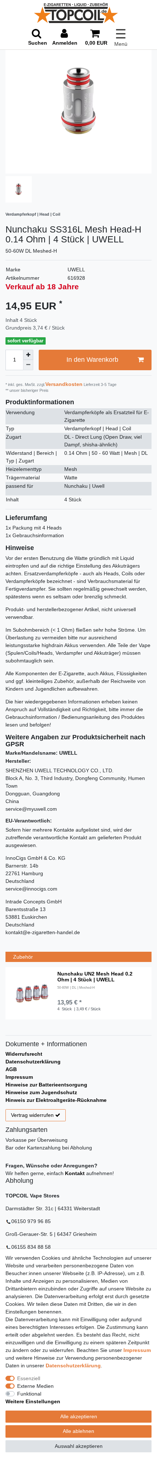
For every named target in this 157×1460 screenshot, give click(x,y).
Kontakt (75, 1173)
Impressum (19, 1077)
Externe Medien (35, 1386)
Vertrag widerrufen (32, 1115)
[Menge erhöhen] (28, 355)
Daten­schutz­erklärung (73, 1365)
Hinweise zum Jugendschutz (41, 1092)
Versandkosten (64, 384)
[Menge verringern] (28, 365)
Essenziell (28, 1378)
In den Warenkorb (92, 359)
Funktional (29, 1394)
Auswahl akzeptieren (79, 1446)
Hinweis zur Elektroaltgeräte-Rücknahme (56, 1100)
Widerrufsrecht (23, 1054)
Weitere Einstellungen (32, 1401)
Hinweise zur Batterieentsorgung (46, 1085)
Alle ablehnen (78, 1431)
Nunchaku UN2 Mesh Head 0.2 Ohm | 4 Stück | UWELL (95, 976)
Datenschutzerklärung (33, 1062)
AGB (11, 1069)
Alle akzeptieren (78, 1416)
